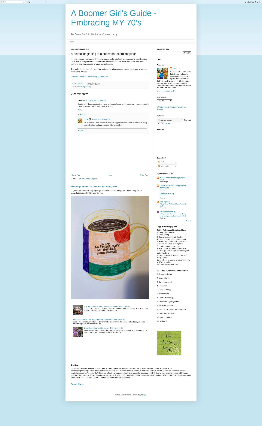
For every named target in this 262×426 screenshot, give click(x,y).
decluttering (81, 87)
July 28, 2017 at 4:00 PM (101, 119)
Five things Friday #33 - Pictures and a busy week (94, 186)
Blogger (144, 395)
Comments (164, 166)
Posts (162, 162)
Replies (83, 115)
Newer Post (76, 175)
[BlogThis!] (91, 83)
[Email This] (88, 83)
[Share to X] (93, 83)
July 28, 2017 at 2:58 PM (97, 101)
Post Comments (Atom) (89, 179)
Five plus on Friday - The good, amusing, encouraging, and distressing (99, 320)
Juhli (86, 119)
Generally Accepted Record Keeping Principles (89, 77)
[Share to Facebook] (96, 83)
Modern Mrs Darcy (167, 194)
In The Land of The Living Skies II (172, 178)
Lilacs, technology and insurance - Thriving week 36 (103, 328)
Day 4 (162, 180)
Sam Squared (165, 202)
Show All (188, 221)
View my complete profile (166, 91)
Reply (80, 110)
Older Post (144, 175)
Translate (168, 123)
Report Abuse (77, 384)
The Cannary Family (167, 212)
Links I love (163, 196)
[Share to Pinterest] (99, 83)
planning (88, 87)
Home (71, 42)
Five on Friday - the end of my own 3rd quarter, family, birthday (107, 306)
